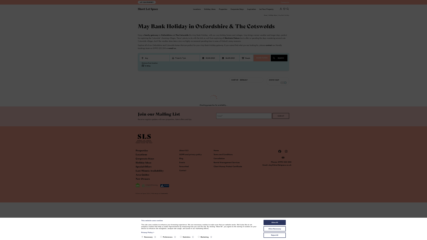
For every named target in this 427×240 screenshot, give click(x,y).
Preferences (168, 237)
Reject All (274, 235)
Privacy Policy (147, 232)
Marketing (205, 237)
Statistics (186, 237)
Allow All (274, 222)
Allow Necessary (274, 229)
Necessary (148, 237)
